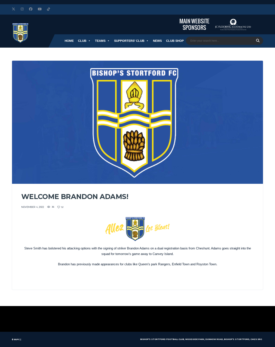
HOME (69, 40)
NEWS (157, 40)
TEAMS (100, 40)
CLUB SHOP (175, 40)
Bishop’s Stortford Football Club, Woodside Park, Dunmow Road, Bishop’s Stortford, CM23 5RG (201, 339)
